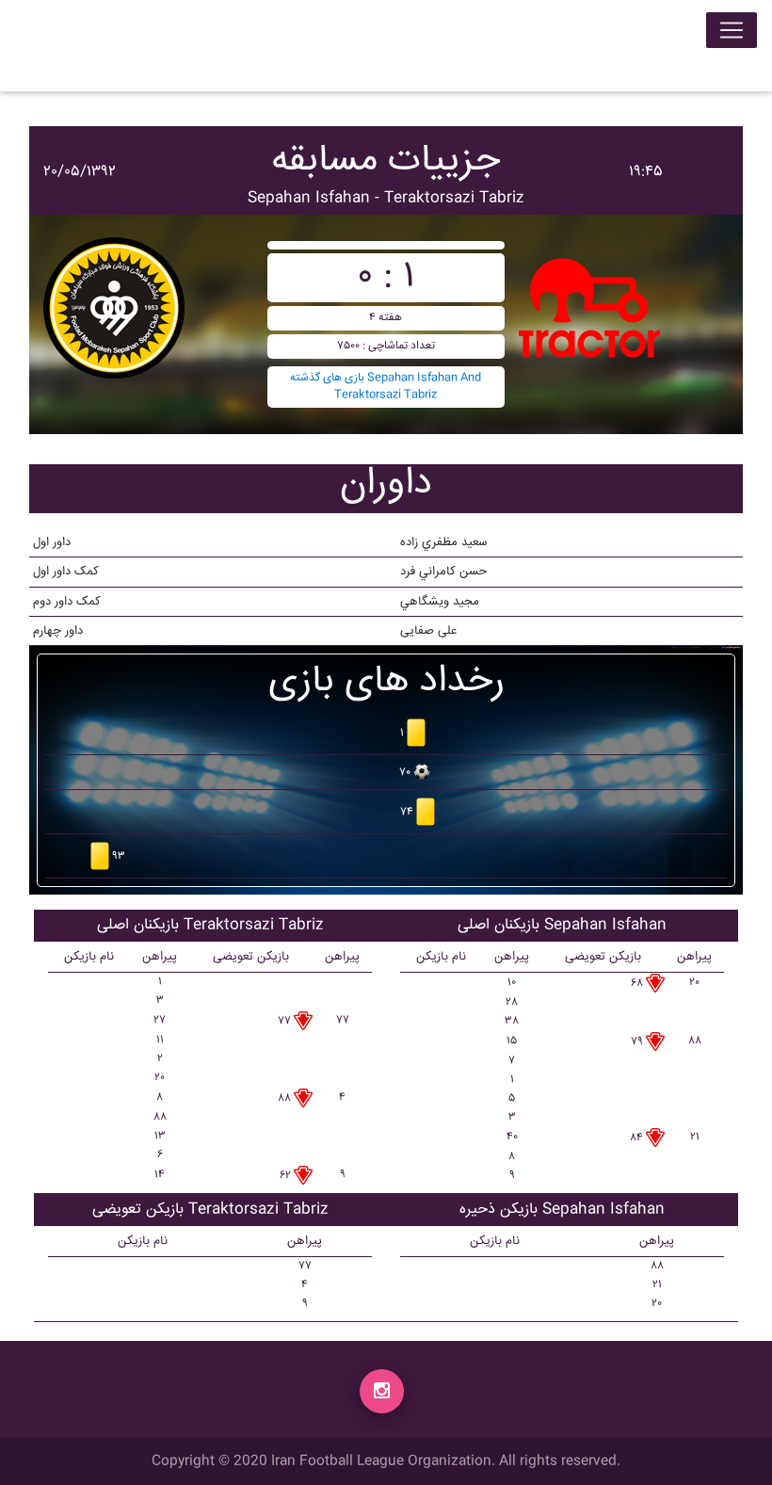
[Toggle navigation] (731, 30)
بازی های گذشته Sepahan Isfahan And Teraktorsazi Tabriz (385, 386)
